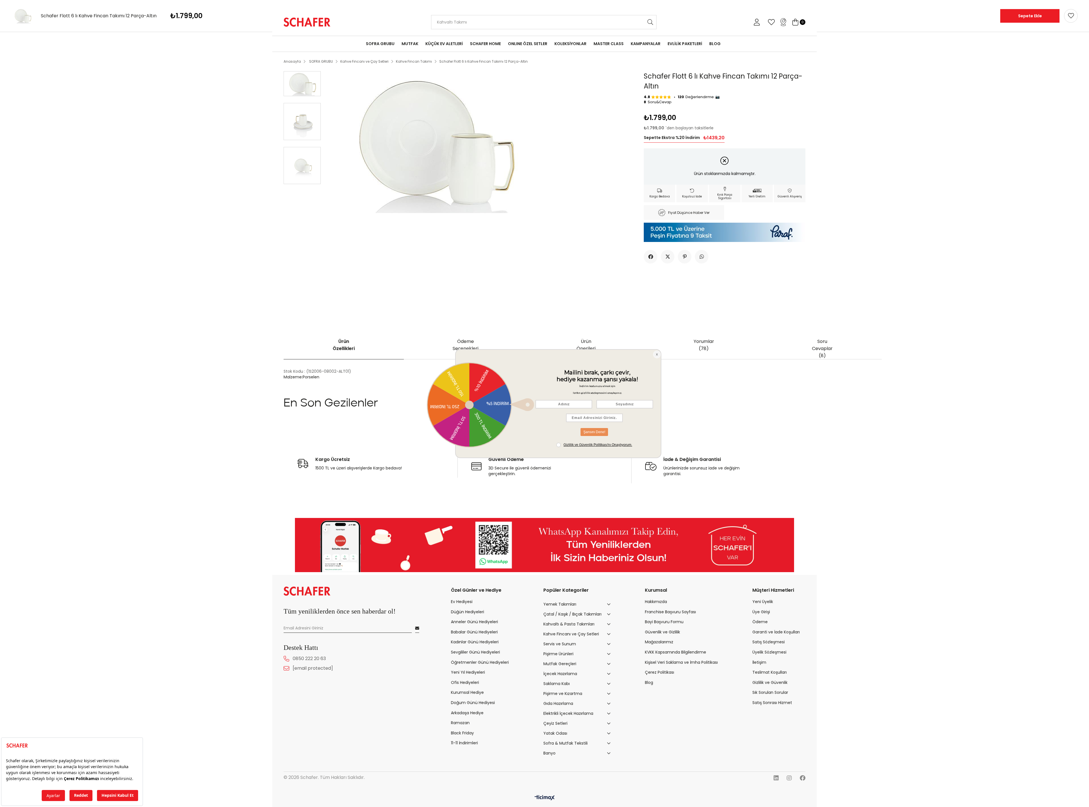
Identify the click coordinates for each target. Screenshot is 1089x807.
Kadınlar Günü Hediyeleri (475, 642)
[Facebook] (802, 778)
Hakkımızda (656, 601)
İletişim (759, 662)
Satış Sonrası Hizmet (772, 702)
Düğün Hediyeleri (467, 612)
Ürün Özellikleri (344, 345)
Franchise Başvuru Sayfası (670, 612)
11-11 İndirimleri (464, 743)
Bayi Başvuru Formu (664, 622)
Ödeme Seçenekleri (465, 345)
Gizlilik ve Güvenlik (770, 682)
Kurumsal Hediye (467, 692)
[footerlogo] (307, 591)
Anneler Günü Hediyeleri (474, 622)
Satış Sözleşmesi (768, 642)
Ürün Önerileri (586, 345)
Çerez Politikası (659, 672)
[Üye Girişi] (756, 22)
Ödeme (760, 622)
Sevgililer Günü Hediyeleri (475, 652)
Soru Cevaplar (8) (822, 348)
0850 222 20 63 (309, 658)
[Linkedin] (776, 778)
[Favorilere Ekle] (1071, 16)
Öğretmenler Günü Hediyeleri (480, 662)
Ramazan (460, 723)
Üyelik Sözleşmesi (769, 652)
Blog (649, 682)
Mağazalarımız (659, 642)
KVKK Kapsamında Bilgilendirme (675, 652)
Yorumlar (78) (704, 345)
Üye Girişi (761, 612)
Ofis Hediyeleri (465, 682)
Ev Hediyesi (461, 601)
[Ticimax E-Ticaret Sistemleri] (545, 798)
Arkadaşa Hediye (467, 713)
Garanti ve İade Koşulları (776, 632)
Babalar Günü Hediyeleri (474, 632)
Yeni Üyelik (762, 601)
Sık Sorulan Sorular (770, 692)
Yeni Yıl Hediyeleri (468, 672)
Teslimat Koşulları (769, 672)
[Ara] (650, 22)
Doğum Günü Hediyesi (473, 702)
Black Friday (462, 733)
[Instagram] (789, 778)
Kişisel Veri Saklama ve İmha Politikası (681, 662)
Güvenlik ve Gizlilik (662, 632)
